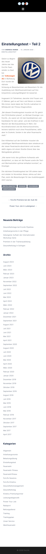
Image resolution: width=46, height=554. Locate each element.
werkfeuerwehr (9, 189)
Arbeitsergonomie (10, 454)
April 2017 (7, 434)
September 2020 (10, 344)
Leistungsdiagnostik (11, 498)
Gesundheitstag (9, 490)
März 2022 (7, 305)
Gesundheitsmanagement (13, 486)
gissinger (22, 186)
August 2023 (8, 262)
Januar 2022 (8, 313)
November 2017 (9, 419)
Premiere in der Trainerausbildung (16, 242)
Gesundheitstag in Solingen (14, 246)
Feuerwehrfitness (10, 474)
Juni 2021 (7, 332)
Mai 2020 (7, 360)
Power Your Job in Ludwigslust (22, 206)
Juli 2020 (7, 352)
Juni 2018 (7, 407)
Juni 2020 (7, 356)
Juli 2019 (6, 399)
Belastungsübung (10, 458)
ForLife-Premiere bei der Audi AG (23, 200)
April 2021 (7, 340)
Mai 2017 (6, 430)
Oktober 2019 (8, 387)
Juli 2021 (6, 328)
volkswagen (33, 186)
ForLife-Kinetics (9, 482)
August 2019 (8, 395)
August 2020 (8, 348)
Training (6, 513)
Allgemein (7, 451)
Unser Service (8, 521)
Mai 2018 (7, 411)
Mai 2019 (7, 403)
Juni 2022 (7, 293)
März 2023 (7, 270)
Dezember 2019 (9, 379)
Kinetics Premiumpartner (13, 494)
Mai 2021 (7, 336)
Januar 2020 (8, 376)
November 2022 (9, 281)
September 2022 (10, 285)
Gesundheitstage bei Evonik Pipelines (18, 227)
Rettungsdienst (9, 509)
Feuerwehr (7, 466)
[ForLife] (23, 3)
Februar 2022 (8, 309)
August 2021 (8, 325)
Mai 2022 (7, 297)
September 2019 (10, 391)
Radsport (7, 505)
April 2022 (7, 301)
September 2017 (9, 426)
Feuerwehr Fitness (10, 470)
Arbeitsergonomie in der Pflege (15, 231)
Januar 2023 (8, 278)
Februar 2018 (8, 415)
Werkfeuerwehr (9, 525)
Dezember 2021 (9, 317)
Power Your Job (9, 502)
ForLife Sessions (9, 478)
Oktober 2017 (8, 423)
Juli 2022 (7, 289)
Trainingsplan (8, 517)
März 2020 (7, 368)
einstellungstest (9, 186)
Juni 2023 (7, 266)
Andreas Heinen (11, 49)
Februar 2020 (8, 372)
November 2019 (9, 383)
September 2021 (10, 321)
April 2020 (7, 364)
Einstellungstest (9, 52)
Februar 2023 (8, 274)
